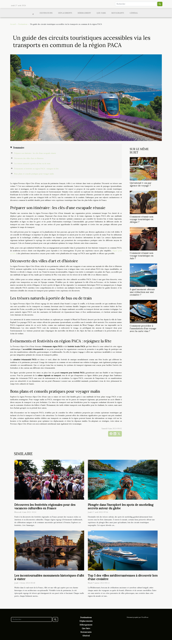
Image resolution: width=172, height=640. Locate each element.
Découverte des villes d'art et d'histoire (29, 158)
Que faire (101, 13)
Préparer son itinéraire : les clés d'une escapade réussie (35, 153)
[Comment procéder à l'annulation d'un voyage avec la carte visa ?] (143, 311)
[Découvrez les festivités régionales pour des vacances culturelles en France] (49, 479)
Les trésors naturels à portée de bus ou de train (32, 163)
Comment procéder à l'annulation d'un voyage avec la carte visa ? (143, 328)
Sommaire (18, 148)
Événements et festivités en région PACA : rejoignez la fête (36, 168)
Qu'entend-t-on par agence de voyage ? (140, 184)
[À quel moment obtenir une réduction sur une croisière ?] (143, 275)
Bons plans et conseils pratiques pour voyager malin (34, 174)
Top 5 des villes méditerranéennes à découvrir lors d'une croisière (123, 577)
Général (134, 13)
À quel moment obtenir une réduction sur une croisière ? (142, 292)
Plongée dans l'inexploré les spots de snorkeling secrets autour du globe (120, 506)
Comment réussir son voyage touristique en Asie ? (141, 256)
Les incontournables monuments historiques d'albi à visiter (49, 577)
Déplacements (65, 13)
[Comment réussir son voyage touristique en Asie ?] (143, 238)
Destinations (46, 13)
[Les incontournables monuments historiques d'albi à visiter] (49, 550)
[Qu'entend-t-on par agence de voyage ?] (143, 168)
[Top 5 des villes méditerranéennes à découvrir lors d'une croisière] (123, 550)
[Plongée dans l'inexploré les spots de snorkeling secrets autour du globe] (123, 479)
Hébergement (84, 13)
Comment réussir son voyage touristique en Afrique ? (141, 219)
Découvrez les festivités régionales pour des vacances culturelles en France (44, 506)
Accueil (13, 24)
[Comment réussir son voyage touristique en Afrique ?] (143, 202)
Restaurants (118, 13)
